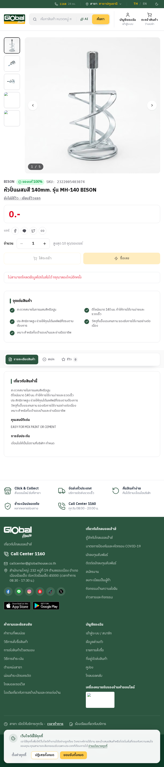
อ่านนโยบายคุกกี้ (97, 746)
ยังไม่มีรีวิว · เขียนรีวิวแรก (22, 198)
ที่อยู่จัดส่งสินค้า (96, 659)
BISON (9, 182)
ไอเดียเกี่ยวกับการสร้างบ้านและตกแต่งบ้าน (32, 692)
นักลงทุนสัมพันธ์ (97, 555)
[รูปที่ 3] (12, 82)
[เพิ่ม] (45, 243)
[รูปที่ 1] (12, 45)
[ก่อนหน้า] (33, 105)
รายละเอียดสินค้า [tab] (24, 359)
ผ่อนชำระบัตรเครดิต (17, 675)
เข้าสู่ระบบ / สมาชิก (99, 633)
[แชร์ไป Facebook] (15, 231)
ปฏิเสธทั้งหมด (44, 755)
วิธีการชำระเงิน (14, 659)
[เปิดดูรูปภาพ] (92, 105)
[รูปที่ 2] (12, 64)
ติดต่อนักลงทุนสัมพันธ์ (101, 563)
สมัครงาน (92, 572)
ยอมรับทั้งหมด (73, 755)
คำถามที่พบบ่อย (14, 633)
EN (145, 3)
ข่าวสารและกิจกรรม (99, 597)
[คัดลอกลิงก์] (42, 231)
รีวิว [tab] (71, 359)
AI (86, 19)
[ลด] (21, 243)
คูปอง (89, 667)
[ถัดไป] (152, 105)
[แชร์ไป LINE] (24, 231)
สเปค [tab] (51, 359)
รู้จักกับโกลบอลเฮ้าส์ (99, 537)
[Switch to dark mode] (157, 4)
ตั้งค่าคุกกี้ (19, 755)
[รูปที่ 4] (12, 100)
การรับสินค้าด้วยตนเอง (19, 650)
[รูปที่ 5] (12, 118)
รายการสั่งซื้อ (95, 650)
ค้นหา (100, 19)
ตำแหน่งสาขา (13, 667)
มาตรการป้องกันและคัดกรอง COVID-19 (113, 546)
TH (135, 3)
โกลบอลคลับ (94, 675)
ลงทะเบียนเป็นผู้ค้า (98, 580)
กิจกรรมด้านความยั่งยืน (101, 588)
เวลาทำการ (55, 724)
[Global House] (14, 19)
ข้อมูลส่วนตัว (94, 642)
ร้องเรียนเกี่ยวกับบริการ (90, 724)
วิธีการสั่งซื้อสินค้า (16, 642)
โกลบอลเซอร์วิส (14, 684)
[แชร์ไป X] (33, 231)
